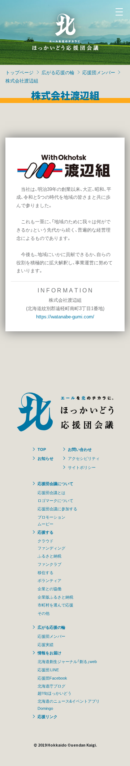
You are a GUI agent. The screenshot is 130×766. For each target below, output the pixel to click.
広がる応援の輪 (58, 72)
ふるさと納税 (49, 556)
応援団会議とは (51, 492)
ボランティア (49, 580)
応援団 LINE (48, 669)
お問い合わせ (80, 449)
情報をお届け (49, 652)
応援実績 (45, 644)
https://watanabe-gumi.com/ (65, 316)
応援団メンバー (98, 72)
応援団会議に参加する (57, 508)
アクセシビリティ (84, 458)
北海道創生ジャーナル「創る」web (67, 661)
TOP (42, 449)
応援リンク (47, 716)
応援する (45, 532)
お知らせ (45, 458)
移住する (45, 572)
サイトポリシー (82, 467)
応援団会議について (55, 483)
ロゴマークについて (55, 500)
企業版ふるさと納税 (55, 597)
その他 (43, 613)
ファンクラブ (49, 564)
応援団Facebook (52, 678)
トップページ (19, 72)
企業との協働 (49, 588)
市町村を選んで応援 (55, 605)
